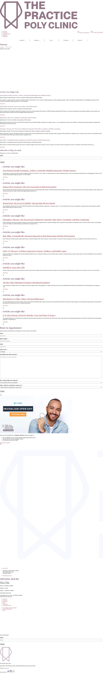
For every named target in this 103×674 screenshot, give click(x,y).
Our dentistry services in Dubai (10, 607)
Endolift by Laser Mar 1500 (14, 267)
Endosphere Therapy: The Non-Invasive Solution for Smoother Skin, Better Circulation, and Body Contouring (46, 220)
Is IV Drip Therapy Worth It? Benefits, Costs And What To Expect (29, 315)
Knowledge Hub (6, 33)
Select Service (4, 349)
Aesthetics (36, 40)
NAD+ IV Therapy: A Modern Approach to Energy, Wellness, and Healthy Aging (34, 251)
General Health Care (7, 609)
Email (1, 155)
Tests (51, 40)
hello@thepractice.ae (7, 575)
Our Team (5, 32)
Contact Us (5, 36)
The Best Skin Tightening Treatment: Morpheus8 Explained (26, 283)
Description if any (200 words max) (9, 354)
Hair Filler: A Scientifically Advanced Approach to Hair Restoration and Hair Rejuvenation (39, 236)
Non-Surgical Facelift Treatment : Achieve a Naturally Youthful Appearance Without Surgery (39, 171)
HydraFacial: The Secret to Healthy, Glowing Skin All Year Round (29, 203)
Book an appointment (84, 32)
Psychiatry (65, 40)
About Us (5, 31)
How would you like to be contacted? (9, 380)
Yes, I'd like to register (5, 442)
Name (2, 333)
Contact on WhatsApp (98, 32)
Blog (4, 602)
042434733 (6, 668)
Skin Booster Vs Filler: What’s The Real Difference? (23, 299)
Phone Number (4, 338)
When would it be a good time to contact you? (11, 385)
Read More (2, 103)
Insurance (5, 35)
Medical (79, 40)
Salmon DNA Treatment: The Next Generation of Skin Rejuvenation (29, 187)
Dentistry (22, 40)
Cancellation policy (7, 605)
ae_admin (2, 47)
